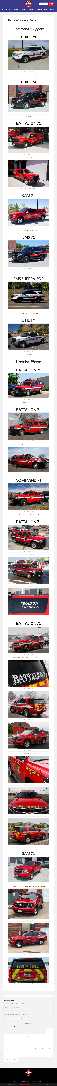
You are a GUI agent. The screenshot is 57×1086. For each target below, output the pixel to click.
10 (14, 1042)
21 (42, 1048)
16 (7, 1048)
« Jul (4, 1064)
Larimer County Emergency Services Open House (16, 1014)
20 (35, 1048)
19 (28, 1048)
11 (21, 1042)
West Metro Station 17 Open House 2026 (14, 1003)
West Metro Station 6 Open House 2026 (14, 1011)
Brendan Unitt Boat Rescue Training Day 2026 (15, 1018)
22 (49, 1048)
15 (49, 1042)
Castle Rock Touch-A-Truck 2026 (12, 1007)
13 (35, 1042)
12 (28, 1042)
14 (42, 1042)
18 (21, 1048)
